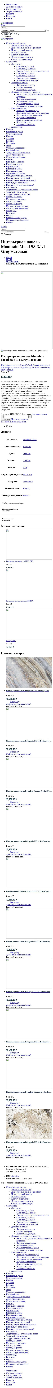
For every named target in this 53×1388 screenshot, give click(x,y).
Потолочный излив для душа (29, 120)
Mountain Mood (30, 439)
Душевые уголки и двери (27, 104)
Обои (8, 145)
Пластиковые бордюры (16, 218)
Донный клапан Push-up (27, 80)
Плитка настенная (14, 171)
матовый (27, 446)
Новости (10, 14)
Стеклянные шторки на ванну (29, 106)
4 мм (25, 467)
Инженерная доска (14, 131)
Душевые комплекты (25, 85)
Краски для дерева (14, 164)
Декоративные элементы (22, 57)
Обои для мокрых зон (15, 148)
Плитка (9, 136)
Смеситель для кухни (25, 76)
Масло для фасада (14, 204)
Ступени (10, 138)
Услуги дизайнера (14, 11)
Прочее (9, 222)
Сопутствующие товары (22, 59)
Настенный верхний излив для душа (32, 113)
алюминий (28, 481)
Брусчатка (10, 213)
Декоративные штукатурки (18, 152)
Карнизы (10, 141)
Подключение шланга (26, 117)
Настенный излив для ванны (29, 115)
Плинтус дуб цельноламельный (20, 185)
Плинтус (10, 159)
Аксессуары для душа (26, 90)
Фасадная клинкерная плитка (19, 176)
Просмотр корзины (19, 419)
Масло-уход (11, 211)
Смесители (16, 64)
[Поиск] (48, 232)
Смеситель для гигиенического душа (32, 71)
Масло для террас (13, 201)
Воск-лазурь (11, 187)
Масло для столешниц (16, 199)
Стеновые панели (14, 134)
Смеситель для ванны (26, 69)
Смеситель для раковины (27, 78)
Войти (9, 18)
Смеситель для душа (25, 73)
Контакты (10, 16)
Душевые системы (19, 83)
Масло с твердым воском (17, 206)
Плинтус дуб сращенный (17, 183)
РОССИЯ (27, 474)
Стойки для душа (24, 87)
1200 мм (26, 460)
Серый (26, 488)
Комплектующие (18, 108)
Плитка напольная (14, 169)
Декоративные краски (15, 157)
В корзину (6, 419)
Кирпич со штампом (20, 55)
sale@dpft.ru (15, 1176)
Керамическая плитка (15, 173)
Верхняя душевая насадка (27, 110)
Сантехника (11, 62)
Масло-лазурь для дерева (17, 208)
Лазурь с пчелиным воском (18, 194)
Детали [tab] (9, 426)
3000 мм (26, 453)
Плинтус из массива (15, 162)
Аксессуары (16, 127)
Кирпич (9, 129)
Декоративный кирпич (16, 43)
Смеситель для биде (25, 66)
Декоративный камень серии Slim (26, 48)
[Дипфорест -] (7, 23)
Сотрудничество (13, 9)
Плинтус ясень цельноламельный (21, 180)
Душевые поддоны (24, 101)
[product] (29, 544)
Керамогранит (12, 166)
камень (26, 495)
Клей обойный (12, 150)
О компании (11, 4)
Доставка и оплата (14, 7)
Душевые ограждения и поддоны (26, 92)
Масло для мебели (14, 197)
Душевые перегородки (26, 99)
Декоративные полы (15, 155)
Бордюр (9, 215)
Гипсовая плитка (18, 52)
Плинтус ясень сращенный (18, 178)
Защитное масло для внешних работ (22, 190)
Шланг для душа (23, 122)
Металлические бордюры (17, 220)
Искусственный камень (21, 50)
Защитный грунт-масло (16, 192)
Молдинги (10, 143)
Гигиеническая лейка (25, 124)
